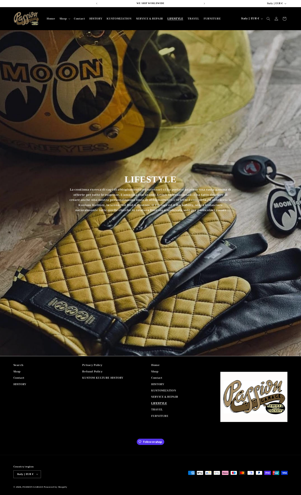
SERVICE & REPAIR (164, 397)
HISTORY (19, 384)
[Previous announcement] (97, 3)
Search (18, 365)
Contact (18, 377)
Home (155, 365)
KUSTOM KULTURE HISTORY (102, 377)
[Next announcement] (204, 3)
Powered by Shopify (55, 487)
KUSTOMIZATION (163, 390)
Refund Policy (92, 371)
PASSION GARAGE (33, 487)
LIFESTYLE (159, 403)
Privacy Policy (92, 365)
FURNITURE (159, 416)
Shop (17, 371)
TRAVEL (157, 409)
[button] (64, 18)
